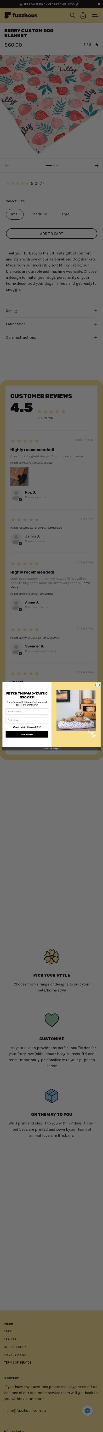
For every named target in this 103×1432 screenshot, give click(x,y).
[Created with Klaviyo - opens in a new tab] (51, 748)
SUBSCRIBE (27, 734)
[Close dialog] (97, 685)
